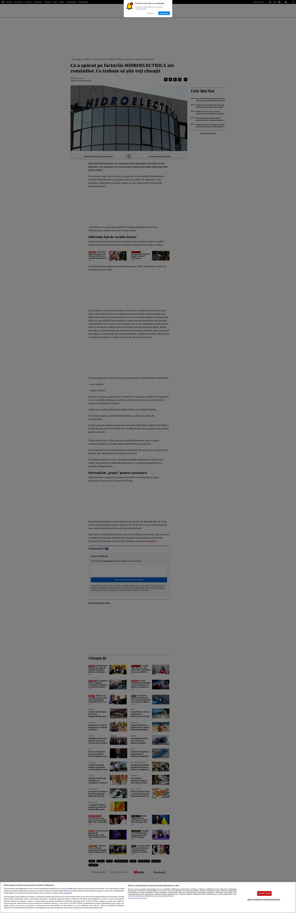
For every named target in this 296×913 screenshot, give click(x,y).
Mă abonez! (164, 13)
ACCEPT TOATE (264, 893)
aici (58, 903)
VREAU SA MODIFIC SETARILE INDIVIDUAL (263, 899)
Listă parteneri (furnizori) (137, 898)
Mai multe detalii (65, 893)
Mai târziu (150, 13)
